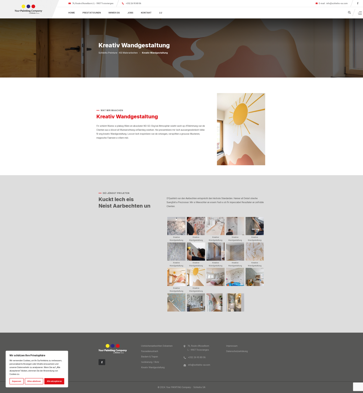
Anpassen (16, 381)
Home (71, 12)
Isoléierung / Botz (150, 362)
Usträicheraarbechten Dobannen (157, 346)
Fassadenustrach (149, 351)
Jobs (130, 12)
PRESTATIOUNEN (92, 12)
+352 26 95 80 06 (133, 3)
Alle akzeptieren (54, 381)
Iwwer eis (114, 12)
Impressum (232, 346)
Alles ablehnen (34, 381)
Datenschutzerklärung (237, 351)
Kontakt (146, 12)
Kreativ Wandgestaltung (153, 367)
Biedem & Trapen (149, 356)
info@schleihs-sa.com (333, 3)
